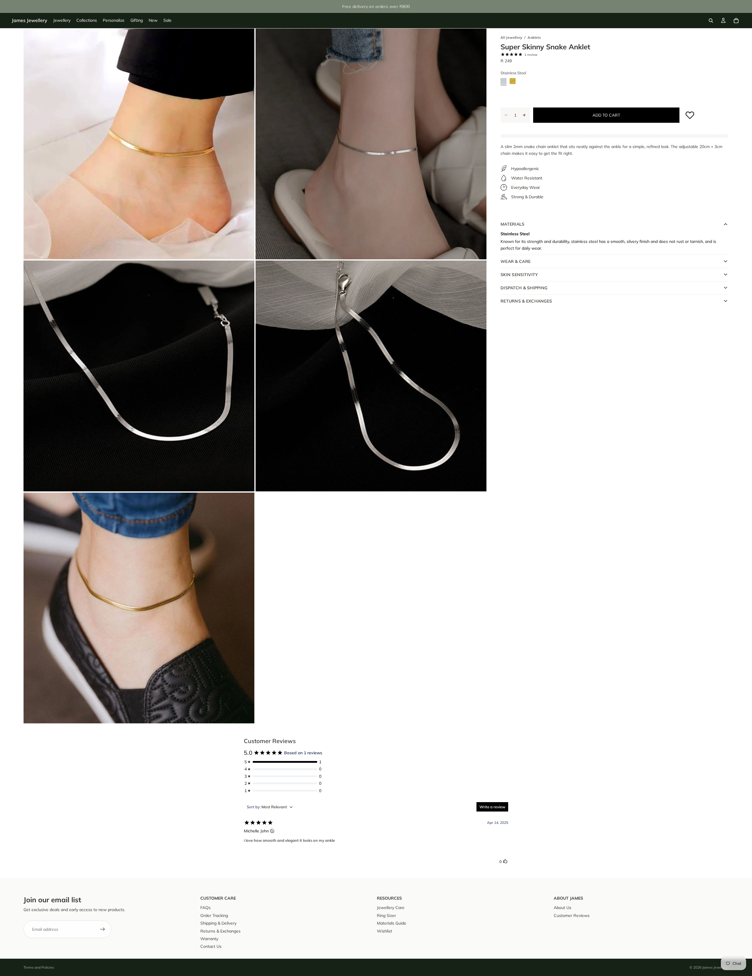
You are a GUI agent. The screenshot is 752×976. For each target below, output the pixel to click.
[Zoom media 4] (371, 376)
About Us (562, 907)
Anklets (534, 37)
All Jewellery (511, 37)
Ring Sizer (386, 915)
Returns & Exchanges (220, 931)
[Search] (710, 20)
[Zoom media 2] (371, 143)
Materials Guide (391, 923)
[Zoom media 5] (139, 608)
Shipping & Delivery (218, 923)
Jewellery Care (390, 907)
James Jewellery (715, 967)
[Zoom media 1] (139, 143)
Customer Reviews (572, 915)
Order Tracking (214, 915)
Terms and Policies (39, 967)
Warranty (209, 938)
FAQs (205, 907)
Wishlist (384, 931)
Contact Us (210, 946)
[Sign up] (102, 929)
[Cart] (736, 20)
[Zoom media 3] (139, 376)
